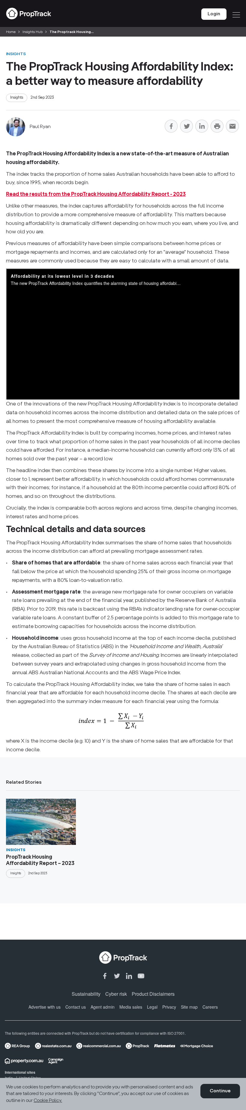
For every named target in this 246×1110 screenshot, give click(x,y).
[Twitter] (186, 127)
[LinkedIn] (201, 127)
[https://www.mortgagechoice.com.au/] (196, 1046)
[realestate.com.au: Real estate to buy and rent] (53, 1046)
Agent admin (103, 1007)
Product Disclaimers (153, 993)
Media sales (130, 1007)
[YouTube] (141, 976)
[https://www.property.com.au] (24, 1061)
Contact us (75, 1007)
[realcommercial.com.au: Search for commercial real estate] (98, 1046)
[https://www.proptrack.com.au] (137, 1046)
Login (214, 14)
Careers (210, 1007)
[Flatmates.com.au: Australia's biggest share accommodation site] (165, 1046)
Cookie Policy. (48, 1100)
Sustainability (86, 993)
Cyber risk (116, 993)
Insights (16, 54)
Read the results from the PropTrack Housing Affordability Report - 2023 (96, 194)
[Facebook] (171, 127)
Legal (152, 1007)
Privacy (169, 1007)
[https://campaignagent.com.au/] (55, 1061)
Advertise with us (44, 1007)
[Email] (232, 127)
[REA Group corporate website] (17, 1046)
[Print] (217, 127)
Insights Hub (32, 32)
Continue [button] (220, 1091)
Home (11, 32)
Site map (189, 1007)
